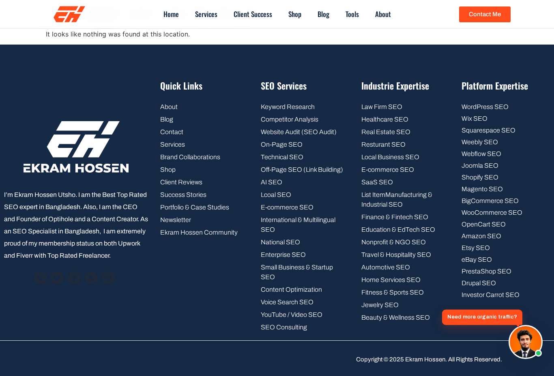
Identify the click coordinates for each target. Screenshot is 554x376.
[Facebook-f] (74, 277)
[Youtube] (57, 277)
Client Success (253, 14)
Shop (294, 14)
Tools (352, 14)
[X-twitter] (91, 277)
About (383, 14)
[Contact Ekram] (526, 342)
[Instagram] (108, 277)
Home (171, 14)
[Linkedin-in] (40, 277)
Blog (323, 14)
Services (206, 14)
